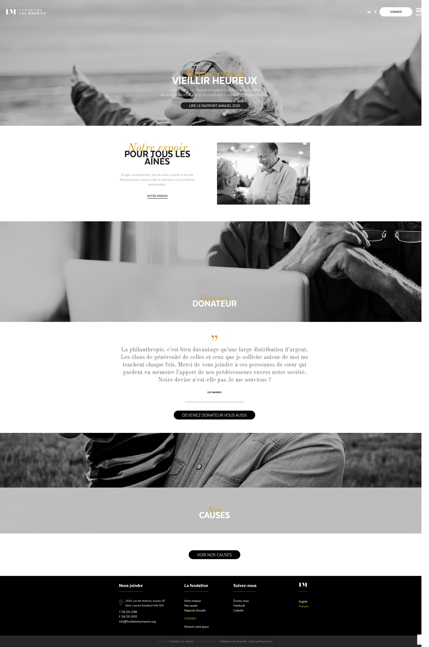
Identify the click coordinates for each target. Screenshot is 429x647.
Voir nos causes (214, 554)
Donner (190, 618)
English (303, 601)
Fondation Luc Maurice (181, 641)
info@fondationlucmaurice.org (137, 621)
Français (303, 606)
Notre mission (157, 195)
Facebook (239, 605)
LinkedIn (238, 610)
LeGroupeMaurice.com (261, 641)
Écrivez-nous (241, 600)
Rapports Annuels (195, 610)
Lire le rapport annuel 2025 (214, 105)
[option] (214, 63)
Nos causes (190, 605)
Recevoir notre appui (196, 626)
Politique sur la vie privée (233, 641)
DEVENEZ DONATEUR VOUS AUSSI (214, 414)
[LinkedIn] (369, 11)
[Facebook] (375, 11)
